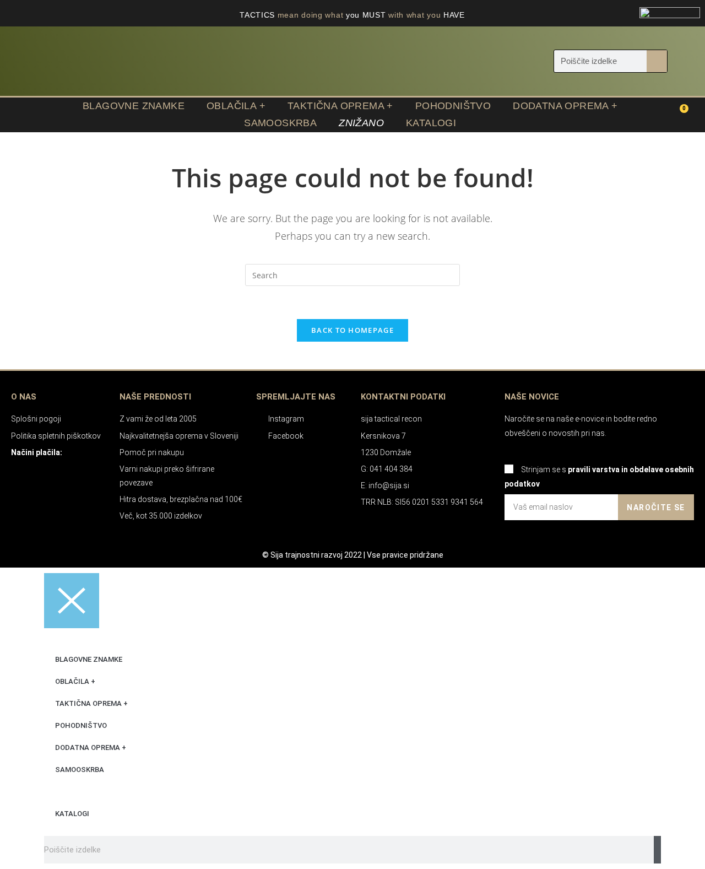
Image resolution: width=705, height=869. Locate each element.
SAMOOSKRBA (280, 122)
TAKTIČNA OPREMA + (340, 105)
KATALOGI (431, 122)
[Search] (657, 61)
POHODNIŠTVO (453, 105)
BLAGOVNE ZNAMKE (134, 105)
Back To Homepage (352, 330)
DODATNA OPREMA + (565, 105)
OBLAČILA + (236, 105)
